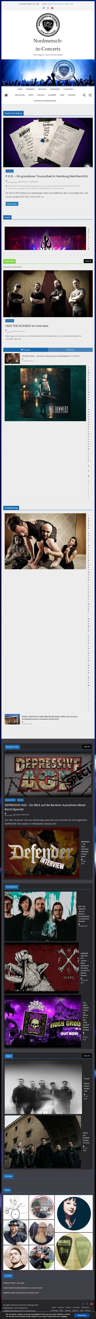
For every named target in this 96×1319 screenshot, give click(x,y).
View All (88, 261)
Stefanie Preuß (20, 331)
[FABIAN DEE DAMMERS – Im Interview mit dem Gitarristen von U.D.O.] (45, 393)
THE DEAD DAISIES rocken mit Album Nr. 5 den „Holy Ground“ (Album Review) (86, 1016)
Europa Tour (43, 186)
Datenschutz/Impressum (45, 101)
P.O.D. (74, 186)
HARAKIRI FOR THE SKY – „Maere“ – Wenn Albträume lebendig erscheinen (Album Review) (85, 964)
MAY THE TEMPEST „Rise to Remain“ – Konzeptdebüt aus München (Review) (83, 913)
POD (78, 186)
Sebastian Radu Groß (22, 815)
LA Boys (56, 186)
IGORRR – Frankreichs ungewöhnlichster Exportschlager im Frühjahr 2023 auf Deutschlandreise (88, 599)
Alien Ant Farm (15, 186)
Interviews (55, 89)
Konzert (50, 186)
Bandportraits (10, 800)
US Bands (42, 188)
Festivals (42, 89)
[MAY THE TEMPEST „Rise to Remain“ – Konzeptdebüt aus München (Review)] (40, 916)
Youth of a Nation (58, 188)
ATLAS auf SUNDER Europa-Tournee (86, 1138)
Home (19, 89)
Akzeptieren (81, 1315)
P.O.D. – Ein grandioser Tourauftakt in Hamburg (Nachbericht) (47, 176)
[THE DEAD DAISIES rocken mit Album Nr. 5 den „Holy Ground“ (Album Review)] (43, 1021)
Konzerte (30, 89)
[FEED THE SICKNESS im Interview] (48, 293)
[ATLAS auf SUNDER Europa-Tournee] (43, 1141)
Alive (22, 186)
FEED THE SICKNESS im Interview (26, 326)
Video (30, 95)
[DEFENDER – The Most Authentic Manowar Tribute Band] (42, 852)
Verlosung (20, 95)
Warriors (49, 188)
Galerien (52, 95)
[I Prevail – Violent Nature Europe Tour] (43, 1087)
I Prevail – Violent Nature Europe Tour (86, 1083)
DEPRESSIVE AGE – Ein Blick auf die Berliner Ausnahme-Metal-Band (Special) (45, 807)
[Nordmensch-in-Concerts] (6, 95)
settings (64, 1316)
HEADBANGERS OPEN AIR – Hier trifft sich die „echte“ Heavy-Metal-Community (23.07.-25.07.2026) (52, 230)
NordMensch (24, 182)
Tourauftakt (21, 188)
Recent (71, 350)
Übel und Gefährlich (32, 188)
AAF (8, 186)
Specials (40, 95)
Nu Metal (62, 186)
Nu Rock (68, 186)
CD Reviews (68, 89)
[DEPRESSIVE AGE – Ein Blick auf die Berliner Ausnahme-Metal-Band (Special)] (48, 774)
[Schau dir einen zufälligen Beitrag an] (90, 95)
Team (62, 95)
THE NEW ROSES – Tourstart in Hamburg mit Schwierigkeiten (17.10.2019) (50, 356)
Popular (26, 350)
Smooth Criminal (11, 188)
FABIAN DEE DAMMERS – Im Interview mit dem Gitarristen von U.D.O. (88, 420)
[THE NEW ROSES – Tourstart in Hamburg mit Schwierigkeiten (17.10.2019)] (12, 358)
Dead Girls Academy (31, 186)
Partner (71, 95)
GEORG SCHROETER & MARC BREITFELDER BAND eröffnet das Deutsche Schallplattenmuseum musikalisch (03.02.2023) (50, 717)
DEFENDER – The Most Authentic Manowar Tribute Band (85, 849)
